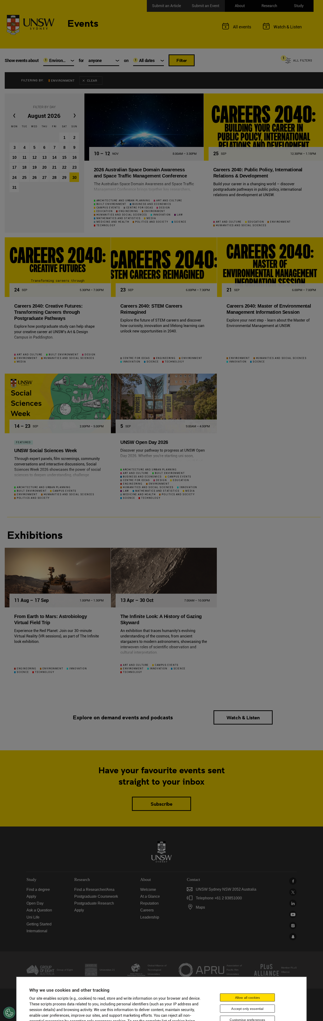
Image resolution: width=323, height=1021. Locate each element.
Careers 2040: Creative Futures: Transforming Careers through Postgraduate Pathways (48, 312)
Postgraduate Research (94, 903)
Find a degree (38, 890)
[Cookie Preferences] (9, 1013)
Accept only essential (247, 1008)
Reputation (149, 903)
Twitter (293, 892)
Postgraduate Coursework (96, 896)
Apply (31, 896)
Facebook (293, 881)
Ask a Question (39, 910)
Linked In (293, 903)
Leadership (149, 917)
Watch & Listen (243, 717)
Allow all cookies (247, 997)
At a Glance (150, 896)
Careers (147, 910)
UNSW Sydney (293, 936)
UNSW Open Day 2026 (144, 442)
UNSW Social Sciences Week (45, 450)
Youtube (293, 914)
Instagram (293, 925)
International (36, 931)
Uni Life (32, 917)
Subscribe (161, 804)
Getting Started (39, 924)
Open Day (35, 903)
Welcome (148, 890)
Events (82, 23)
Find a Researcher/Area (94, 890)
